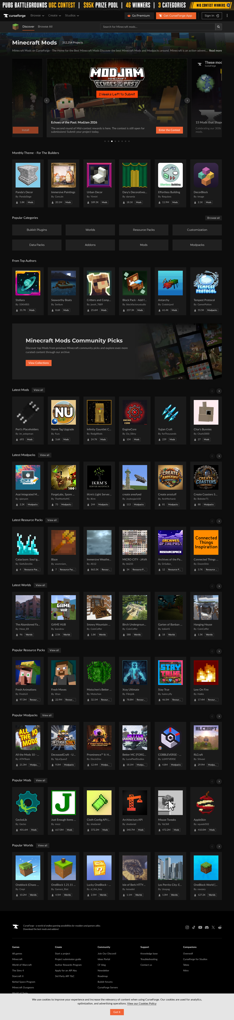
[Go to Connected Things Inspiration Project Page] (206, 551)
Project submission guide (68, 959)
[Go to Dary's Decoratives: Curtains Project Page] (135, 183)
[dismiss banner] (228, 5)
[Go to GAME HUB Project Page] (63, 616)
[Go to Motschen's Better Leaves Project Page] (99, 681)
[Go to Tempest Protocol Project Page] (206, 291)
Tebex (186, 965)
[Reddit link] (220, 927)
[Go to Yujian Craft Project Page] (170, 421)
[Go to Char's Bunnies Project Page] (206, 421)
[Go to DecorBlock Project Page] (206, 183)
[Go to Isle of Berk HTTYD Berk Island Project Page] (135, 876)
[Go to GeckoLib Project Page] (28, 811)
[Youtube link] (200, 927)
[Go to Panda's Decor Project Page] (28, 183)
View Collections (38, 363)
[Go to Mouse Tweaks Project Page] (170, 811)
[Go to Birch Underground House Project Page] (135, 616)
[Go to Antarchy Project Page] (170, 291)
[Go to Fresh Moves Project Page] (63, 681)
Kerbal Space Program (23, 982)
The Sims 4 (18, 970)
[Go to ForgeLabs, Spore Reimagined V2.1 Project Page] (63, 486)
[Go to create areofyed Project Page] (135, 486)
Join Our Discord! (107, 954)
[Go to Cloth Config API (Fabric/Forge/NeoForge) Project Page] (99, 811)
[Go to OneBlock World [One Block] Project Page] (206, 876)
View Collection (160, 130)
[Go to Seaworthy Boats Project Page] (63, 291)
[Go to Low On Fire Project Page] (206, 681)
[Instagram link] (187, 927)
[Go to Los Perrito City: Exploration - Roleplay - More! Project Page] (170, 876)
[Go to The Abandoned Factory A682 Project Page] (28, 616)
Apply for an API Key (66, 970)
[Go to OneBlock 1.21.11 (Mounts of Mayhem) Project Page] (63, 876)
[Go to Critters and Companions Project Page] (99, 291)
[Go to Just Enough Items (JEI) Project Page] (63, 811)
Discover (28, 26)
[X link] (213, 927)
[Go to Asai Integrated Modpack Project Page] (28, 486)
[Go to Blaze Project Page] (63, 551)
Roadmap (103, 976)
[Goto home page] (14, 15)
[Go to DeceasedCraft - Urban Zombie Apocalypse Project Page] (63, 746)
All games (17, 954)
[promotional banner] (117, 5)
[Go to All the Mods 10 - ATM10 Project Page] (28, 746)
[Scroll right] (219, 391)
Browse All (45, 26)
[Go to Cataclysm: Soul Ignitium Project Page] (28, 551)
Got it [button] (116, 1012)
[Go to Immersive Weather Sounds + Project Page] (99, 551)
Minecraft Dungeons (23, 987)
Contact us (146, 965)
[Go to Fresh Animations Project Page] (28, 681)
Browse (35, 15)
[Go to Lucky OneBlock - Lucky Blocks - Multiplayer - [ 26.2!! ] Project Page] (99, 876)
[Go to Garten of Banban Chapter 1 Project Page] (170, 616)
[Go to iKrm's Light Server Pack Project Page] (99, 486)
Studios (70, 15)
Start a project (62, 954)
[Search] (218, 26)
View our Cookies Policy (141, 1003)
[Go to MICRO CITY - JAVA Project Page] (135, 551)
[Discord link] (207, 927)
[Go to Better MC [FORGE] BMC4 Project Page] (135, 746)
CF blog (102, 965)
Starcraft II (17, 976)
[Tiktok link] (194, 927)
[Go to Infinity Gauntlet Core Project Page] (99, 421)
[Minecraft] (15, 26)
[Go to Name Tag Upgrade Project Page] (63, 421)
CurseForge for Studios (195, 959)
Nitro (186, 970)
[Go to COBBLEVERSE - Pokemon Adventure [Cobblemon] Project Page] (170, 746)
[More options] (227, 15)
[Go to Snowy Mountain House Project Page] (99, 616)
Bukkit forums (105, 982)
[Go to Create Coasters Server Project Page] (206, 486)
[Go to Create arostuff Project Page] (170, 486)
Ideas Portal (104, 959)
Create (53, 15)
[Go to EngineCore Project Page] (135, 421)
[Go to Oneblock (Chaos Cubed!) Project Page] (28, 876)
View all (38, 390)
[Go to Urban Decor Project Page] (99, 183)
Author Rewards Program (68, 965)
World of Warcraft (22, 965)
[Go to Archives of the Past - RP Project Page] (170, 551)
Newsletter (103, 970)
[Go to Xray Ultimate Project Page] (135, 681)
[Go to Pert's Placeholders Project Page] (28, 421)
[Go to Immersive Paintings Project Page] (63, 183)
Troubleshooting (148, 959)
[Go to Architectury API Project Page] (135, 811)
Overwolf (188, 954)
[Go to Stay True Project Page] (170, 681)
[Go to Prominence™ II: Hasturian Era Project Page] (99, 746)
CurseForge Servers (108, 987)
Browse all (213, 218)
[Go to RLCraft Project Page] (206, 746)
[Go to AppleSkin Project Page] (206, 811)
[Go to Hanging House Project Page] (206, 616)
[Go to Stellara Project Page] (28, 291)
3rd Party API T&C (64, 976)
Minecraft (17, 959)
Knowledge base (149, 954)
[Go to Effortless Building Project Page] (170, 183)
